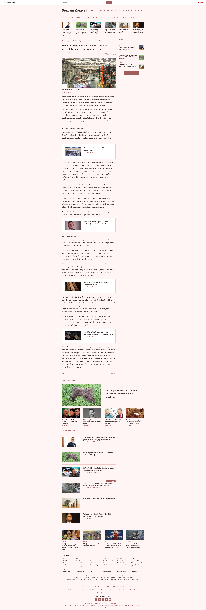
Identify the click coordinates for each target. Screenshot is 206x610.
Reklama (109, 587)
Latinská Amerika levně (123, 569)
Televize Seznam (104, 590)
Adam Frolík (66, 53)
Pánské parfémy (135, 579)
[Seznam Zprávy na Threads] (106, 599)
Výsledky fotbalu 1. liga (95, 563)
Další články (131, 73)
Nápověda (91, 587)
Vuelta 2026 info (80, 561)
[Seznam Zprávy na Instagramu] (103, 599)
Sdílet (114, 54)
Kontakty (97, 587)
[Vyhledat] (109, 2)
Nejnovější (124, 40)
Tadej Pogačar (79, 567)
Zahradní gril (125, 577)
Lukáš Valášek (92, 441)
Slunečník (101, 577)
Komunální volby (66, 571)
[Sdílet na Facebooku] (112, 374)
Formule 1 (92, 569)
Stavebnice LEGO (90, 579)
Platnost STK (134, 571)
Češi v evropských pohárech (122, 575)
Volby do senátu (66, 569)
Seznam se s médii (115, 590)
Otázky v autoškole (135, 569)
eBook (108, 54)
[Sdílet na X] (115, 374)
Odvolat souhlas (95, 593)
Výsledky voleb (65, 565)
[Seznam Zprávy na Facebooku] (96, 599)
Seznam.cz (201, 2)
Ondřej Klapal (92, 518)
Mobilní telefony (81, 579)
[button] (67, 25)
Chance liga (92, 561)
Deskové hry (113, 579)
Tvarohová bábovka (108, 567)
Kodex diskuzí (125, 590)
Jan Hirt (78, 565)
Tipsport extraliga (94, 565)
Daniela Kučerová (93, 487)
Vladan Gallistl (92, 503)
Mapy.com (87, 575)
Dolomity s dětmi (121, 571)
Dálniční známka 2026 (136, 563)
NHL (91, 571)
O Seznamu (79, 587)
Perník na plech (107, 571)
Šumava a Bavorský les (122, 565)
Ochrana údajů (117, 587)
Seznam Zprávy (92, 457)
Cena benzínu (111, 575)
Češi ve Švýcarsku (121, 567)
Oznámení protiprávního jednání (77, 590)
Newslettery (133, 590)
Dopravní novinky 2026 (136, 565)
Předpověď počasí (95, 575)
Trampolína (95, 577)
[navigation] (2, 2)
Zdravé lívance (106, 565)
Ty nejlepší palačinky (108, 561)
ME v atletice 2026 (94, 567)
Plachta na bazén (87, 577)
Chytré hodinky (126, 579)
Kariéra (85, 587)
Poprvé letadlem (121, 563)
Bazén (80, 577)
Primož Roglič (79, 569)
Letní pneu (106, 579)
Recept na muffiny (107, 563)
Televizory (119, 579)
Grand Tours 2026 (80, 571)
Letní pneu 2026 (135, 561)
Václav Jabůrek (92, 472)
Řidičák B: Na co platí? (136, 567)
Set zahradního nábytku (116, 577)
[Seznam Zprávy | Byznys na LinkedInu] (110, 599)
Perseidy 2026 (103, 575)
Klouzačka (106, 577)
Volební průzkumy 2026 (67, 563)
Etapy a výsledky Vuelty (81, 563)
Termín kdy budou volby (68, 567)
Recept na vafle (107, 569)
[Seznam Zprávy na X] (99, 599)
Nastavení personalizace (107, 593)
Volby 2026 (64, 561)
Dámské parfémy (99, 579)
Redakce (103, 587)
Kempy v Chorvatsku (122, 561)
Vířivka (131, 577)
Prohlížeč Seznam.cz (93, 590)
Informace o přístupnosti (129, 587)
